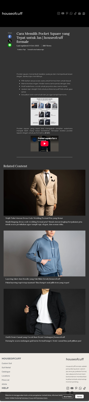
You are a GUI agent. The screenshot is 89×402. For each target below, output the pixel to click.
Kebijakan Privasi (27, 398)
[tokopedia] (84, 13)
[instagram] (58, 13)
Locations (6, 376)
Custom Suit (7, 363)
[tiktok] (75, 13)
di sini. (47, 133)
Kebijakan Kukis (42, 398)
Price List (5, 380)
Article (4, 384)
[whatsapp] (71, 13)
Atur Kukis (68, 396)
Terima (79, 396)
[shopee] (79, 13)
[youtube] (63, 13)
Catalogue (6, 372)
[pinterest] (67, 13)
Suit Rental (6, 367)
